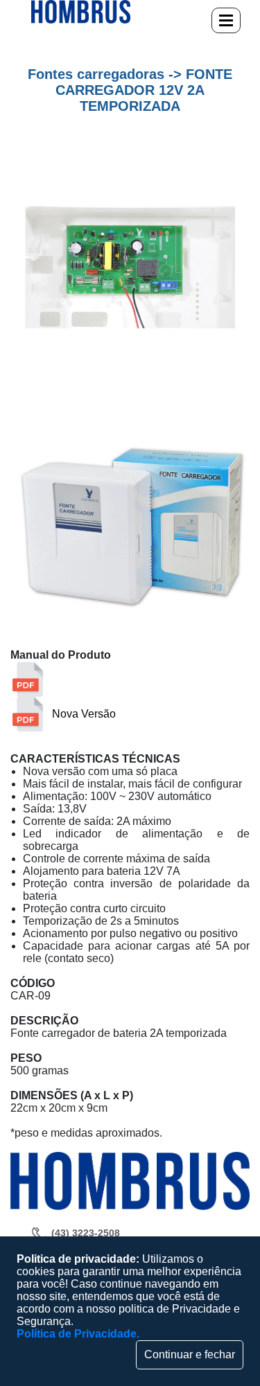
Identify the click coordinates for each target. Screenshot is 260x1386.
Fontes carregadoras (96, 74)
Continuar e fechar (189, 1354)
